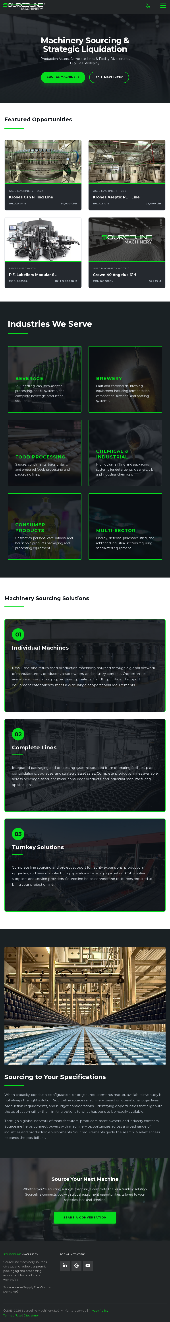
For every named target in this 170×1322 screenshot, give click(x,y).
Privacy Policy (98, 1310)
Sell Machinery (109, 77)
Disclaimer (31, 1315)
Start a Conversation (85, 1217)
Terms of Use (12, 1315)
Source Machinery (63, 76)
